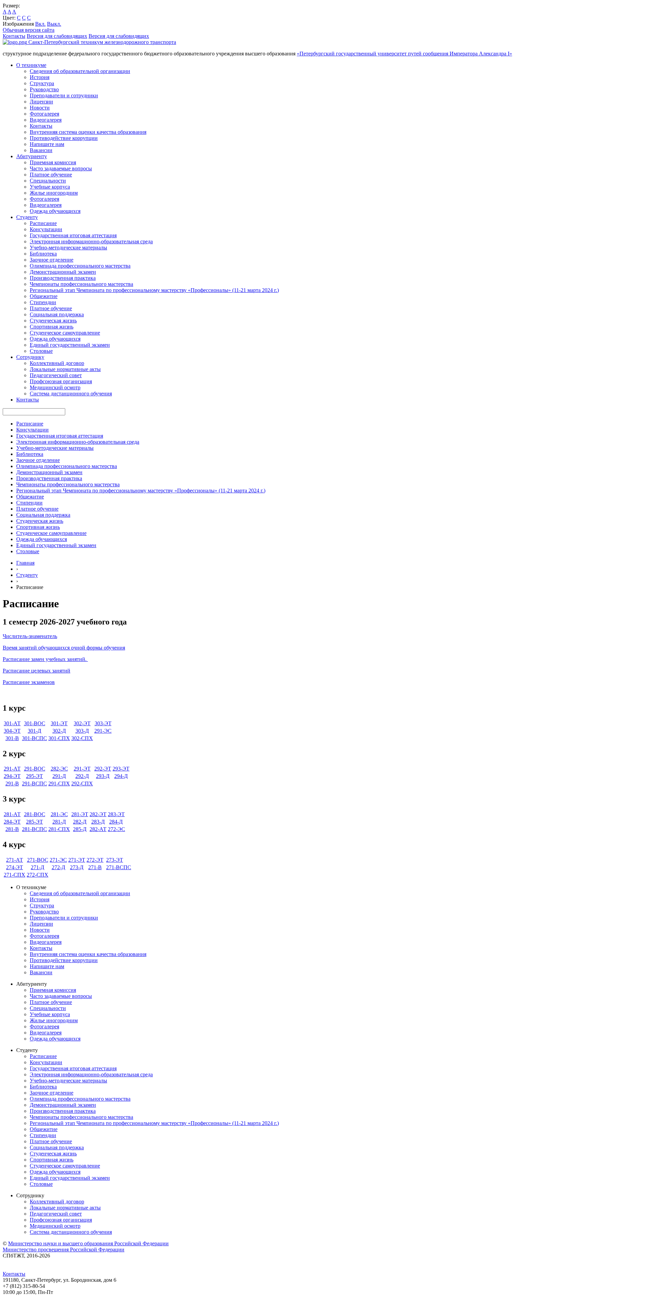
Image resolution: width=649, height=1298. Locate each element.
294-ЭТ (12, 776)
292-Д (82, 776)
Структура (42, 83)
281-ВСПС (34, 829)
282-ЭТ (98, 814)
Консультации (46, 229)
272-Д (58, 867)
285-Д (80, 829)
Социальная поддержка (57, 314)
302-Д (59, 731)
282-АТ (98, 829)
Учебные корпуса (50, 187)
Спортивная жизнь (51, 326)
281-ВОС (34, 814)
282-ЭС (59, 769)
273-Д (76, 867)
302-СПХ (82, 738)
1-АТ (15, 723)
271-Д (37, 867)
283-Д (98, 822)
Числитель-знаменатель (30, 636)
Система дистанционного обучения (71, 393)
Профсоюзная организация (61, 381)
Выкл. (54, 24)
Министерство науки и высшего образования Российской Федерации (88, 1243)
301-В (12, 738)
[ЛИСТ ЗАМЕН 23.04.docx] (87, 659)
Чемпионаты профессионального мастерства (81, 284)
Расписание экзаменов (29, 682)
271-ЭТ (76, 860)
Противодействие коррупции (64, 138)
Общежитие (43, 296)
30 (6, 723)
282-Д (80, 822)
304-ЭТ (12, 731)
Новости (40, 108)
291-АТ (12, 769)
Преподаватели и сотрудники (64, 95)
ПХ (66, 783)
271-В (95, 867)
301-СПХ (59, 738)
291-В (28, 783)
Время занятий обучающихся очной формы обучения (64, 648)
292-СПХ (82, 783)
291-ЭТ (82, 769)
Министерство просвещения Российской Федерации (63, 1249)
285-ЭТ (34, 822)
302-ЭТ (82, 723)
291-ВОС (34, 769)
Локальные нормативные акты (65, 369)
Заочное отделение (51, 260)
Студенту (27, 217)
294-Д (121, 776)
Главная (25, 563)
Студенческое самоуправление (65, 333)
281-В (12, 829)
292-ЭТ (102, 769)
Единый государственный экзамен (70, 345)
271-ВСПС (118, 867)
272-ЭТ (95, 860)
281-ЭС (59, 814)
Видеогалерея (46, 120)
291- (10, 783)
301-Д (34, 731)
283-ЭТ (116, 814)
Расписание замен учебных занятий (44, 659)
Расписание (43, 223)
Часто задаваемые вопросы (61, 168)
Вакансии (41, 150)
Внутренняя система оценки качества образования (88, 132)
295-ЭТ (34, 776)
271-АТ (14, 860)
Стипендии (43, 302)
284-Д (116, 822)
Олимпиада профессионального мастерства (80, 266)
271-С (10, 875)
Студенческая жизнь (53, 320)
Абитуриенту (31, 156)
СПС (41, 783)
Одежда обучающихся (55, 211)
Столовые (41, 351)
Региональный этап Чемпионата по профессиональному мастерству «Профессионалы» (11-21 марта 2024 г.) (154, 290)
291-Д (59, 776)
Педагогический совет (56, 375)
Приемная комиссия (53, 162)
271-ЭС (58, 860)
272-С (33, 875)
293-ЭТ (121, 769)
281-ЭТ (79, 814)
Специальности (48, 180)
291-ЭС (103, 731)
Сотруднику (30, 357)
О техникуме (31, 65)
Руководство (44, 89)
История (39, 77)
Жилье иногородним (54, 193)
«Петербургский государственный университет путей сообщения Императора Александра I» (404, 53)
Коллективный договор (57, 363)
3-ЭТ (106, 723)
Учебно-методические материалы (68, 247)
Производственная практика (63, 278)
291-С (55, 783)
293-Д (103, 776)
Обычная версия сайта (28, 30)
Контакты (14, 36)
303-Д (82, 731)
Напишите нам (47, 144)
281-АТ (12, 814)
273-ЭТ (114, 860)
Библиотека (43, 253)
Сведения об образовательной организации (80, 71)
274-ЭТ (14, 867)
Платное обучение (51, 174)
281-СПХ (59, 829)
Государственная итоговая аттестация (73, 235)
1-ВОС (37, 723)
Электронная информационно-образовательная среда (91, 241)
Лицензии (41, 101)
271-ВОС (37, 860)
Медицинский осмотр (55, 387)
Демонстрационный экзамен (63, 272)
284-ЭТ (12, 822)
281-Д (59, 822)
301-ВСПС (34, 738)
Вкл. (40, 24)
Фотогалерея (44, 114)
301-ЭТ (59, 723)
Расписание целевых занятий (36, 671)
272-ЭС (116, 829)
